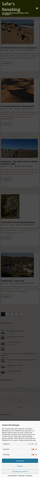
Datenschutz (21, 475)
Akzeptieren (20, 461)
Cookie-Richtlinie (12, 475)
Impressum (29, 475)
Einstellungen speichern (20, 471)
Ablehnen (20, 466)
